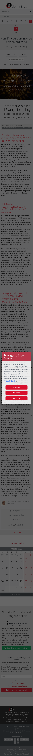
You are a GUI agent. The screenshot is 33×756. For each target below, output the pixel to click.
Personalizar (16, 393)
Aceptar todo (16, 398)
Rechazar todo (16, 387)
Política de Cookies (10, 381)
